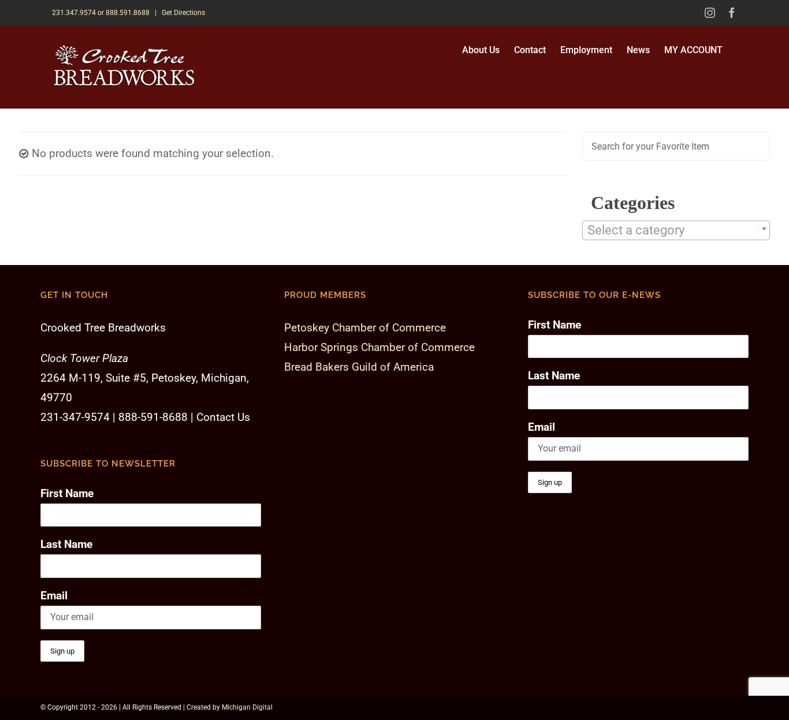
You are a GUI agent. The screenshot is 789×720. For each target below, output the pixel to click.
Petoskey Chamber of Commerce (365, 327)
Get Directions (183, 13)
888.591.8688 (128, 13)
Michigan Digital (247, 707)
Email (54, 595)
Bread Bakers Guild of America (359, 367)
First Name (67, 493)
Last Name (66, 544)
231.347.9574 (74, 13)
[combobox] (676, 230)
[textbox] (676, 230)
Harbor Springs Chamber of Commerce (379, 347)
